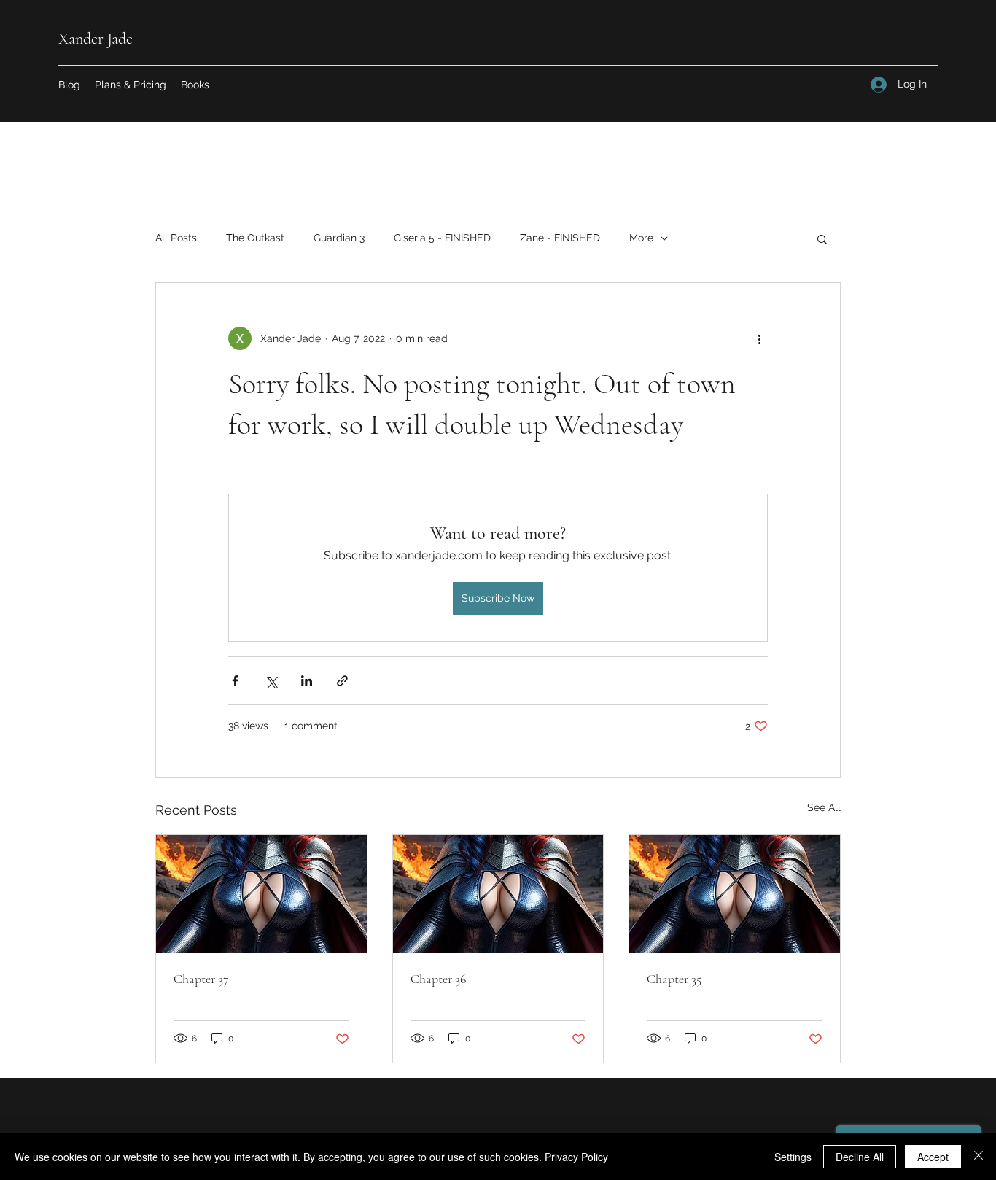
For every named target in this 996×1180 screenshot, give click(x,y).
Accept (933, 1156)
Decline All (860, 1156)
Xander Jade (95, 38)
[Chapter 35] (734, 894)
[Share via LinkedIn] (307, 681)
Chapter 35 (674, 979)
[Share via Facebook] (235, 681)
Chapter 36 (438, 979)
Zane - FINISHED (560, 238)
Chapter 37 (201, 979)
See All (824, 807)
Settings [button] (793, 1156)
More (641, 238)
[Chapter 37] (261, 894)
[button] (195, 85)
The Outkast (255, 238)
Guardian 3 (339, 238)
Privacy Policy (576, 1156)
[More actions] (759, 338)
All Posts (176, 238)
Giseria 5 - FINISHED (442, 238)
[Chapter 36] (498, 894)
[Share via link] (342, 681)
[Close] (978, 1156)
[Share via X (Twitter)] (271, 681)
